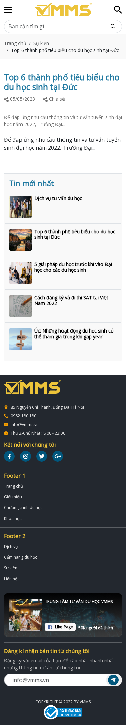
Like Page (64, 627)
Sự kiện (41, 43)
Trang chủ (15, 43)
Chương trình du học (23, 507)
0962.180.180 (23, 416)
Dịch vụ (11, 546)
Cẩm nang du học (20, 557)
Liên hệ (10, 579)
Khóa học (13, 518)
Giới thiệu (13, 497)
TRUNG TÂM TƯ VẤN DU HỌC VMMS (79, 601)
